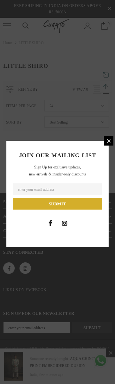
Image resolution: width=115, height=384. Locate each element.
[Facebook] (50, 223)
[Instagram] (64, 223)
